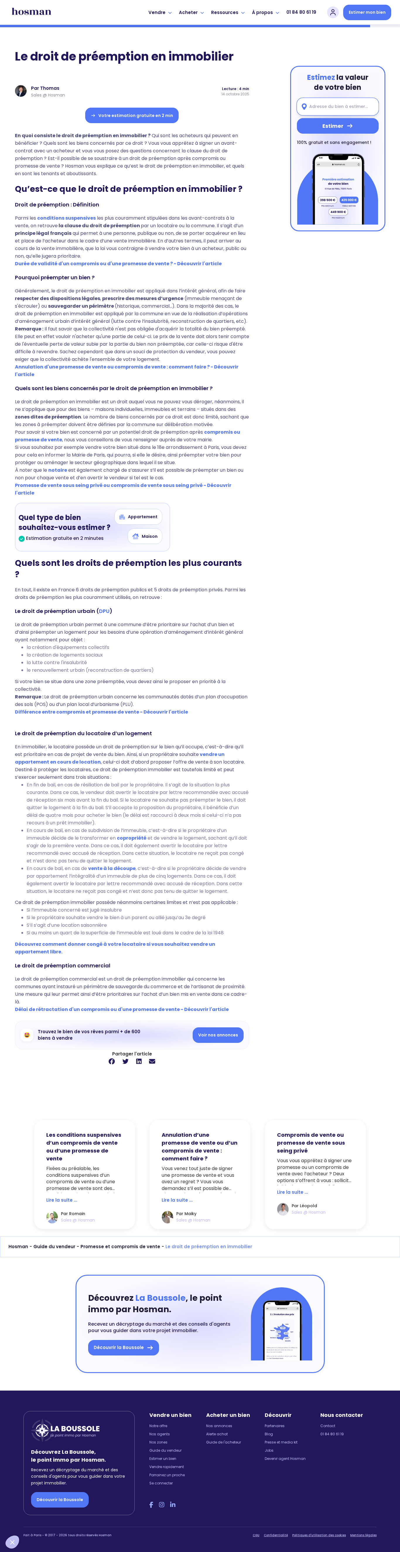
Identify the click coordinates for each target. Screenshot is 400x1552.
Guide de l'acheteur (223, 1442)
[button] (12, 1542)
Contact (327, 1425)
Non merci (26, 1522)
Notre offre (158, 1425)
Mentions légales (363, 1535)
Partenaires (275, 1425)
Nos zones (158, 1442)
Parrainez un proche (167, 1474)
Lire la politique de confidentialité (41, 1502)
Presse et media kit (281, 1442)
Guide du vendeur (54, 1246)
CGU (256, 1535)
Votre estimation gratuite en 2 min (135, 115)
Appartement (143, 517)
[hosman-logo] (31, 12)
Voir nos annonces (218, 1035)
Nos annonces (219, 1425)
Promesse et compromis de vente (120, 1246)
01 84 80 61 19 (301, 12)
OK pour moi (108, 1522)
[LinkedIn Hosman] (172, 1505)
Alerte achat (217, 1434)
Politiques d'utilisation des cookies (319, 1535)
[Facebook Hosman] (151, 1505)
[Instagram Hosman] (161, 1505)
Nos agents (159, 1434)
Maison (150, 536)
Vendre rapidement (166, 1466)
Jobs (269, 1450)
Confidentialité (276, 1535)
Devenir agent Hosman (285, 1458)
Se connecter (161, 1483)
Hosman (18, 1246)
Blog (269, 1434)
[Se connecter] (333, 12)
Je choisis (67, 1522)
